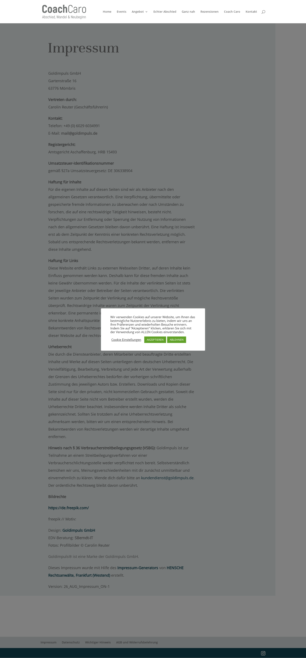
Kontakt (251, 12)
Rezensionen (209, 12)
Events (121, 12)
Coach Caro (232, 12)
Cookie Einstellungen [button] (126, 339)
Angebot (138, 12)
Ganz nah (188, 12)
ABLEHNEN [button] (177, 339)
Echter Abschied (164, 12)
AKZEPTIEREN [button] (155, 339)
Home (107, 12)
